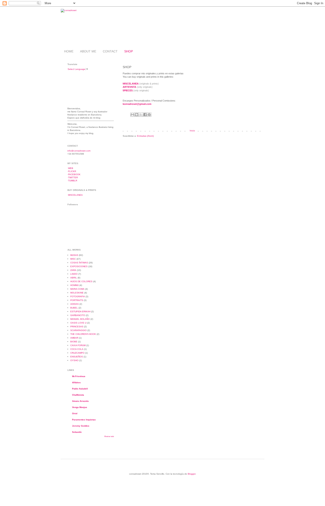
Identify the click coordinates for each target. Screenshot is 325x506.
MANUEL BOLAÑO (80, 319)
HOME (68, 51)
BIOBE (73, 341)
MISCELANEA (75, 195)
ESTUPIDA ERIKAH (80, 311)
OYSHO (74, 360)
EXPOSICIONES (79, 266)
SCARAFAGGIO (78, 330)
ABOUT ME (88, 51)
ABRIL (73, 277)
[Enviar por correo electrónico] (132, 114)
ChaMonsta (78, 395)
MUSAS (74, 255)
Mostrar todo (109, 436)
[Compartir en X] (141, 114)
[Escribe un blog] (136, 114)
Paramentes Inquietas (84, 419)
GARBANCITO (77, 315)
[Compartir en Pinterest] (149, 114)
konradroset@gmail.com (137, 104)
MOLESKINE (77, 292)
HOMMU (74, 285)
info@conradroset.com (78, 151)
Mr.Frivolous (78, 376)
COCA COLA (76, 349)
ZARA (73, 270)
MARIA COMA (77, 289)
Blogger (191, 474)
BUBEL (74, 308)
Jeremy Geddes (80, 426)
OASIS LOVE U (78, 323)
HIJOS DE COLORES (81, 281)
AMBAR (74, 338)
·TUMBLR (72, 180)
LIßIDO (74, 274)
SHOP (128, 51)
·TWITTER (72, 177)
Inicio (192, 130)
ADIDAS (74, 304)
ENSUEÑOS (76, 356)
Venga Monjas (79, 407)
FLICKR (72, 171)
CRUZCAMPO (77, 353)
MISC (73, 259)
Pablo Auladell (80, 388)
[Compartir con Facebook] (145, 114)
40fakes (76, 382)
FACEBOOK (74, 174)
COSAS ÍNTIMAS (79, 262)
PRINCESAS (76, 326)
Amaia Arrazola (80, 401)
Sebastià (77, 432)
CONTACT (110, 51)
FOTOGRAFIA (77, 296)
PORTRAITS (76, 300)
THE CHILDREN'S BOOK (83, 334)
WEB (70, 168)
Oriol (74, 413)
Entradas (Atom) (145, 136)
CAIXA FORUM (78, 345)
